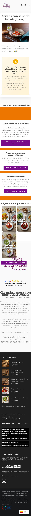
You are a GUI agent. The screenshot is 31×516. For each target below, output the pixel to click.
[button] (28, 5)
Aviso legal (4, 499)
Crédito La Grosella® (18, 502)
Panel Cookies (24, 502)
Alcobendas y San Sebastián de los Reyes (16, 445)
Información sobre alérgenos (8, 502)
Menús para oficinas (7, 417)
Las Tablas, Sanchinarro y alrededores (15, 438)
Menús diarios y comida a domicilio (11, 419)
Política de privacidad (10, 499)
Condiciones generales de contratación (21, 501)
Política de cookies (9, 501)
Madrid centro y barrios (11, 442)
